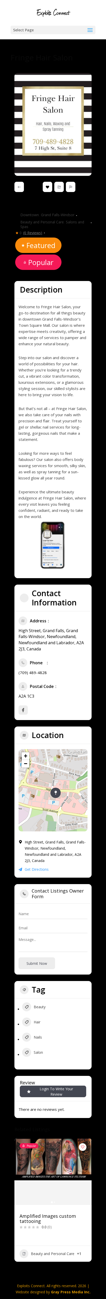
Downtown (29, 214)
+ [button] (25, 756)
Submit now (36, 963)
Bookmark (47, 187)
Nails (38, 1037)
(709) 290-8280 (43, 1237)
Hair (37, 1022)
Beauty (40, 1006)
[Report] (70, 187)
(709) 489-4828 (33, 672)
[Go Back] (19, 187)
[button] (18, 1208)
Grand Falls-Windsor (57, 214)
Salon (38, 1052)
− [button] (25, 763)
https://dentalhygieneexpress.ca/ (57, 1244)
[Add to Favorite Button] (82, 1147)
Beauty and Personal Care (42, 222)
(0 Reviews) (32, 233)
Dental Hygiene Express (46, 1216)
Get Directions (37, 869)
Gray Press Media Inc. (71, 1291)
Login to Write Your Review (56, 1091)
